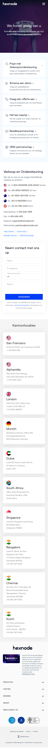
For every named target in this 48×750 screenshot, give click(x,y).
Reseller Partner (10, 235)
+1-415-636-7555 (24, 212)
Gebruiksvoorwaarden (17, 731)
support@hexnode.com (23, 221)
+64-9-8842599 (21, 201)
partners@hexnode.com (26, 225)
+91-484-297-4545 (14, 564)
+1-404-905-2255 (13, 380)
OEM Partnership (27, 235)
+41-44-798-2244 (22, 206)
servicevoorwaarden (21, 305)
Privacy (28, 731)
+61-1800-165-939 (23, 195)
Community (21, 231)
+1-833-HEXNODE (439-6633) (28, 185)
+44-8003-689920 (23, 190)
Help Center (9, 231)
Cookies (35, 731)
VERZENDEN (24, 297)
